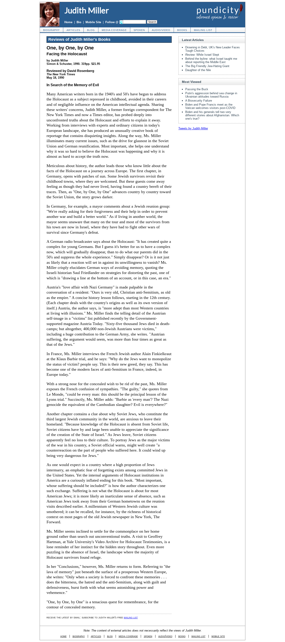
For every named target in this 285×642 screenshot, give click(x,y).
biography (51, 30)
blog (91, 30)
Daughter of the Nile (198, 70)
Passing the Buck (196, 89)
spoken (139, 30)
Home (68, 22)
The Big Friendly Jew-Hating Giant (207, 66)
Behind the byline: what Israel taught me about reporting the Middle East (211, 60)
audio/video (161, 30)
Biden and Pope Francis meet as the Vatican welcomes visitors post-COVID (210, 106)
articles (73, 30)
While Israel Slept (202, 54)
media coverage (114, 30)
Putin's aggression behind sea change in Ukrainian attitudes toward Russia (211, 95)
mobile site (218, 636)
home (63, 636)
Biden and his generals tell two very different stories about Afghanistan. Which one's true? (212, 115)
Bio (79, 22)
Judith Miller (86, 10)
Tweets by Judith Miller (193, 128)
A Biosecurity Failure (198, 100)
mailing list (203, 30)
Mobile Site (93, 22)
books (182, 30)
